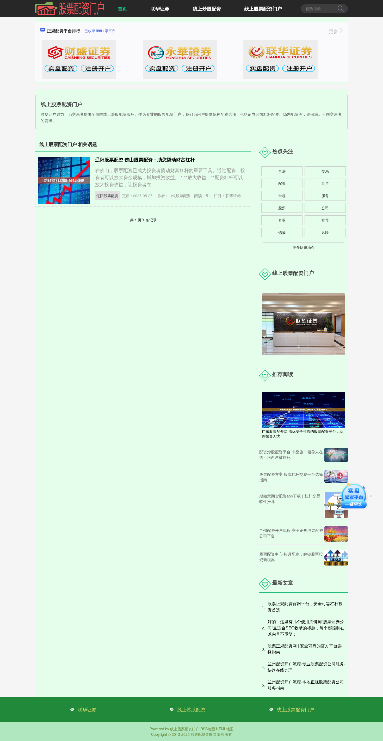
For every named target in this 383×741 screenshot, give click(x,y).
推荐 (325, 220)
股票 (282, 207)
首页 (122, 8)
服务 (325, 195)
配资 (282, 183)
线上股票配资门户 (263, 8)
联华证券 (160, 8)
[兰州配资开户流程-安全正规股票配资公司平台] (336, 534)
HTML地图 (224, 728)
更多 (334, 31)
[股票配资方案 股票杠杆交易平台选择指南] (336, 477)
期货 (325, 183)
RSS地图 (207, 728)
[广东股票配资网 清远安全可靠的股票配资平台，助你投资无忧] (303, 409)
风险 (325, 232)
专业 (282, 220)
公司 (325, 207)
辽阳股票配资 (107, 195)
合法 (282, 171)
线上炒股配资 (207, 8)
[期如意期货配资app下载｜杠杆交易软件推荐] (336, 505)
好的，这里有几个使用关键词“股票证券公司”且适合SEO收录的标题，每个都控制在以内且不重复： (306, 627)
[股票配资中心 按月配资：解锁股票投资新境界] (336, 558)
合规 (282, 195)
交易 (325, 171)
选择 (282, 232)
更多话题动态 (303, 247)
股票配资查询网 (203, 734)
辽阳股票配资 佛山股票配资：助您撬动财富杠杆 (145, 159)
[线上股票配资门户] (69, 8)
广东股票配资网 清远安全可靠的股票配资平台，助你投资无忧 (302, 434)
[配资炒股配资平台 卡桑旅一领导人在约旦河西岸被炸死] (336, 455)
